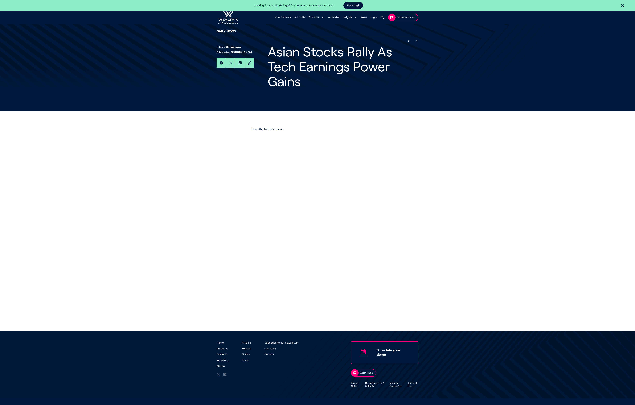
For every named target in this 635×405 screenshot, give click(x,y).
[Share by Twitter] (230, 63)
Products (313, 17)
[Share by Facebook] (221, 63)
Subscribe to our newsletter (281, 342)
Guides (246, 354)
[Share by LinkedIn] (240, 63)
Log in (374, 17)
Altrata (221, 366)
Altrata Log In (353, 5)
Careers (269, 354)
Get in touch (366, 373)
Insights (347, 17)
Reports (246, 348)
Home (220, 342)
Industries (333, 17)
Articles (246, 342)
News (363, 17)
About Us (299, 17)
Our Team (270, 348)
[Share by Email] (249, 63)
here (279, 129)
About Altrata (283, 17)
